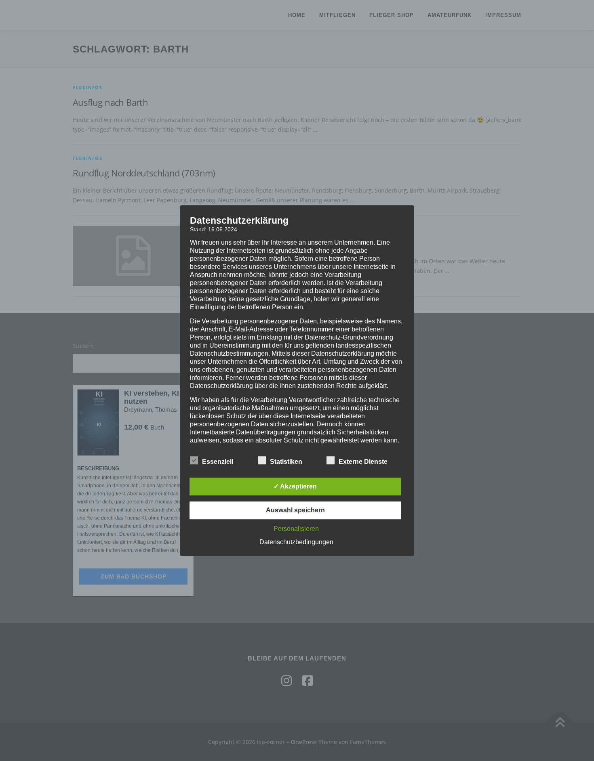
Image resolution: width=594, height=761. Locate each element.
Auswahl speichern (295, 510)
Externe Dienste (363, 461)
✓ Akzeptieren (295, 486)
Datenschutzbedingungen (296, 542)
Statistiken (286, 461)
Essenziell (217, 461)
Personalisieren (296, 528)
